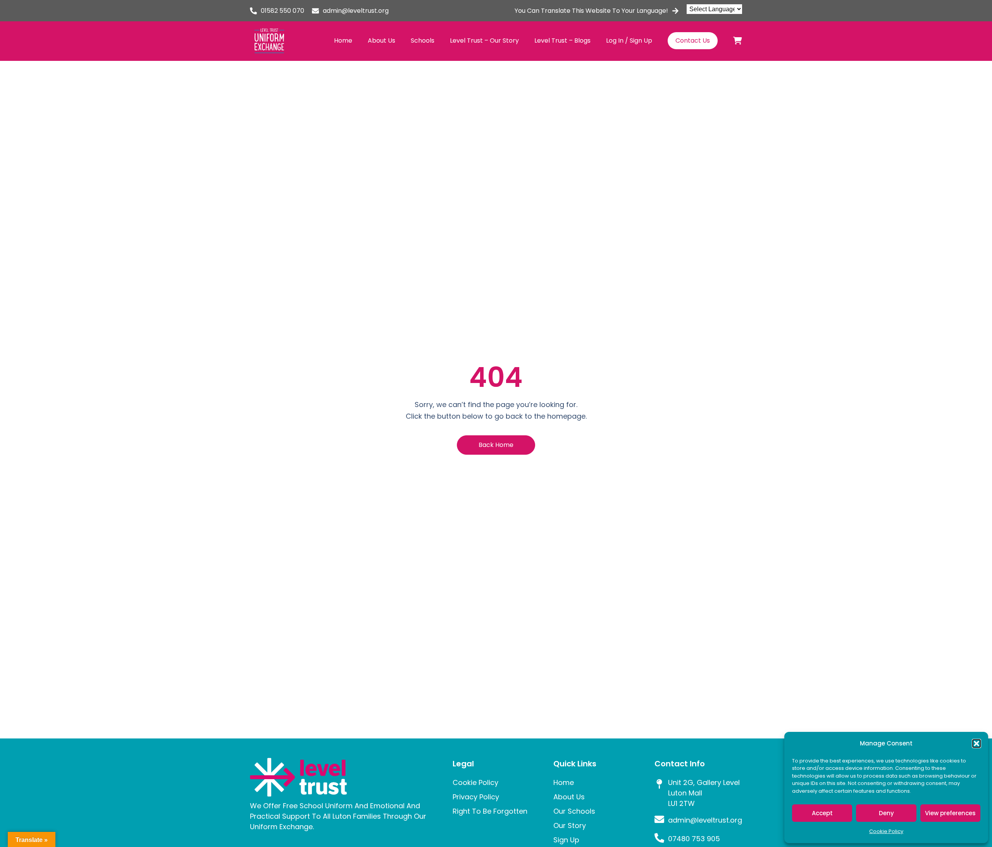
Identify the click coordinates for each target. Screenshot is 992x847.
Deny (886, 813)
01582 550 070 (282, 10)
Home (343, 40)
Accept (822, 813)
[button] (976, 743)
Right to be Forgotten (490, 811)
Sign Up (566, 840)
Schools (422, 40)
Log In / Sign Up (629, 40)
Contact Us (692, 40)
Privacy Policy (476, 797)
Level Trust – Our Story (484, 40)
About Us (381, 40)
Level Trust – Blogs (562, 40)
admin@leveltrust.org (356, 10)
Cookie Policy (886, 831)
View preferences (950, 813)
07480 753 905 (694, 839)
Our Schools (574, 811)
